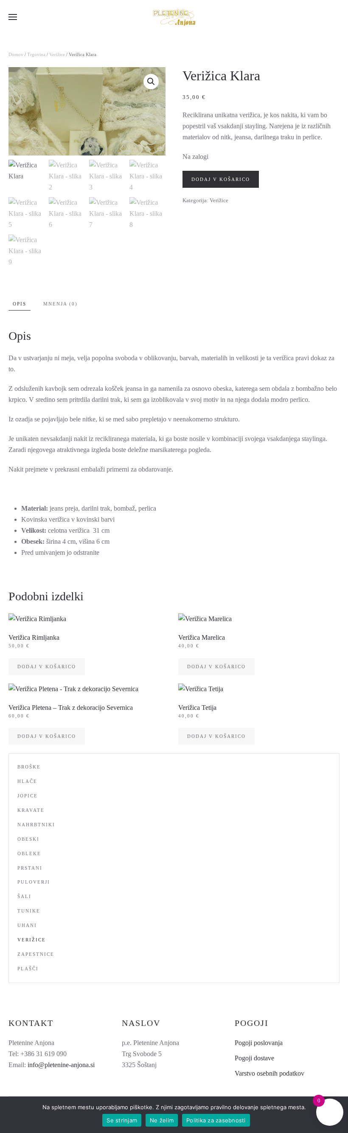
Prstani (29, 867)
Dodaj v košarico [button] (46, 666)
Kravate (31, 810)
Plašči (28, 968)
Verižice (57, 54)
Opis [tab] (19, 303)
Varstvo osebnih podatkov (269, 1073)
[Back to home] (174, 17)
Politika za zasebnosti (216, 1120)
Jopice (27, 795)
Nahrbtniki (36, 824)
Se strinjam (122, 1120)
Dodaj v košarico (220, 179)
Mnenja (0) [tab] (60, 303)
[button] (12, 17)
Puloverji (33, 881)
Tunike (28, 910)
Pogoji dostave (254, 1058)
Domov (15, 54)
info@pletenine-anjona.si (61, 1064)
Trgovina (36, 54)
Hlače (27, 781)
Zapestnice (35, 954)
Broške (29, 766)
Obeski (28, 839)
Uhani (27, 925)
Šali (24, 896)
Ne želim (162, 1120)
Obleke (29, 853)
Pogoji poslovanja (259, 1042)
